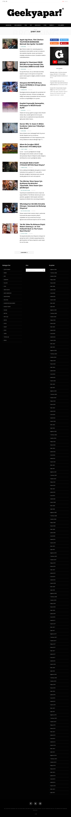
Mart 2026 (52, 286)
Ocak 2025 (52, 333)
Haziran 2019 (53, 559)
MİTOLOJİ (6, 316)
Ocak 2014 (52, 779)
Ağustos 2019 (53, 553)
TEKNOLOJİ (6, 337)
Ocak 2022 (52, 455)
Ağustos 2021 (53, 472)
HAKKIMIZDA (8, 25)
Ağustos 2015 (53, 714)
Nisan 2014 (52, 768)
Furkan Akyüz (24, 89)
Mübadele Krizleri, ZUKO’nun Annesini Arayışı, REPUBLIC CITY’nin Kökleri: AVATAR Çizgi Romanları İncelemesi (58, 74)
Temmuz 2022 (53, 434)
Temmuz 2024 (53, 353)
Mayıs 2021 (52, 482)
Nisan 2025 (52, 323)
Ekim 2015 (52, 708)
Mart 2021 (52, 488)
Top (36, 814)
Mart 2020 (52, 529)
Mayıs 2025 (52, 320)
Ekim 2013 (52, 789)
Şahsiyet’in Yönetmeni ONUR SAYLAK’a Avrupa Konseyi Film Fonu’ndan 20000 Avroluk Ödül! (32, 64)
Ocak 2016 (52, 698)
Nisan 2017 (52, 647)
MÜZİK (5, 320)
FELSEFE (6, 283)
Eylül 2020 (52, 509)
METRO (5, 313)
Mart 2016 (52, 691)
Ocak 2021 (52, 495)
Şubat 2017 (52, 654)
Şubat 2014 (52, 775)
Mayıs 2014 (52, 765)
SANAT (5, 326)
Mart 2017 (52, 650)
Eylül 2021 (52, 468)
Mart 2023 (52, 407)
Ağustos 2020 (53, 512)
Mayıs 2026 (52, 279)
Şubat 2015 (52, 735)
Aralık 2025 (52, 296)
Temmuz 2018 (53, 596)
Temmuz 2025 (53, 313)
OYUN (45, 25)
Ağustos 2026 (53, 269)
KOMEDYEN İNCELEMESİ (9, 303)
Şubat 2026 (52, 289)
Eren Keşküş (23, 69)
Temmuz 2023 (53, 394)
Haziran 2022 (53, 438)
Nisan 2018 (52, 607)
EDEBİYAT (51, 25)
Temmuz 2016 (53, 677)
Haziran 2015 (53, 721)
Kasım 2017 (53, 623)
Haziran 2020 (53, 519)
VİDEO (5, 340)
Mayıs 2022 (52, 441)
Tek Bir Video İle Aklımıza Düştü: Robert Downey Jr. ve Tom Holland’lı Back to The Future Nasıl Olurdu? (32, 227)
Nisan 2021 (52, 485)
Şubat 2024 (52, 370)
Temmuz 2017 (53, 637)
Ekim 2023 (52, 384)
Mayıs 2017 (52, 644)
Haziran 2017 (53, 640)
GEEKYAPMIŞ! (7, 296)
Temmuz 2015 (53, 718)
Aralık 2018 (52, 580)
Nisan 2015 (52, 728)
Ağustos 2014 (53, 755)
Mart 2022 (52, 448)
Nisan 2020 (52, 526)
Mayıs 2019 (52, 563)
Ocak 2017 (52, 657)
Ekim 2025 (52, 303)
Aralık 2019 (52, 539)
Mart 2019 (52, 569)
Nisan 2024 (52, 364)
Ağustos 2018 (53, 593)
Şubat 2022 (52, 451)
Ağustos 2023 (53, 391)
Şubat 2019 (52, 573)
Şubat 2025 (52, 330)
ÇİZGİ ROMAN (7, 269)
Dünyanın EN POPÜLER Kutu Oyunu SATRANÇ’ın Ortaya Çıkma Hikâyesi (33, 85)
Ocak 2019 (52, 576)
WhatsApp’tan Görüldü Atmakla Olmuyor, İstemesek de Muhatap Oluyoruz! (33, 206)
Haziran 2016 (53, 681)
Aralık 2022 (52, 418)
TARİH (5, 333)
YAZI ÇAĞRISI (61, 25)
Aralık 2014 (52, 742)
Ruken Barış (23, 46)
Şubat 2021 (52, 492)
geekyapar (23, 110)
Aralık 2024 (52, 337)
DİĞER (5, 272)
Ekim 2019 (52, 546)
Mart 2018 (52, 610)
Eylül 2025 (52, 306)
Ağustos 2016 (53, 674)
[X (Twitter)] (35, 803)
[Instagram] (40, 803)
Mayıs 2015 (52, 725)
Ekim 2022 (52, 424)
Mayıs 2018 (52, 603)
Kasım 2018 (53, 583)
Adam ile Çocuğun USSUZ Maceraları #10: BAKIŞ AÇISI (30, 145)
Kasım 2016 (53, 664)
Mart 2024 (52, 367)
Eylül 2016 (52, 671)
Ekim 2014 (52, 748)
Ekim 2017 (52, 627)
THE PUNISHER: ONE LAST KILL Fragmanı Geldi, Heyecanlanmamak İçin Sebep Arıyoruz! (59, 82)
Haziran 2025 (53, 316)
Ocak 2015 (52, 738)
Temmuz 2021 (53, 475)
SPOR (5, 330)
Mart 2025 (52, 326)
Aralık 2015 (52, 701)
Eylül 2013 (52, 792)
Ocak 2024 (52, 374)
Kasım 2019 (53, 542)
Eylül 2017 (52, 630)
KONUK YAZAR (7, 306)
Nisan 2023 (52, 404)
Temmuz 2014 (53, 758)
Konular (5, 310)
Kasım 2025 (53, 299)
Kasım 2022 (53, 421)
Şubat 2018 (52, 613)
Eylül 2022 (52, 428)
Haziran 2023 (53, 397)
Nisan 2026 (52, 283)
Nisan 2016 (52, 688)
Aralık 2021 (52, 458)
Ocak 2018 (52, 617)
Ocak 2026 (52, 293)
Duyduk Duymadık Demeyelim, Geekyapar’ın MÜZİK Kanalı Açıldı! (32, 105)
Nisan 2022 (52, 445)
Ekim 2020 (52, 505)
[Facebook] (31, 803)
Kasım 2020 (53, 502)
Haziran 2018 (53, 600)
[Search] (63, 1)
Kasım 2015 (53, 704)
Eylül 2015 (52, 711)
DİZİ (31, 25)
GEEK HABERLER (17, 25)
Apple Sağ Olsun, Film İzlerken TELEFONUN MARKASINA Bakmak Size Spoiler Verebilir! (31, 42)
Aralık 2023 (52, 377)
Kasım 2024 (53, 340)
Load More (24, 252)
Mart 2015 (52, 731)
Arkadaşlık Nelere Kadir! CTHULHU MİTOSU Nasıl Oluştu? (32, 164)
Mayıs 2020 (52, 522)
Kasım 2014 (53, 745)
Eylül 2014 (52, 752)
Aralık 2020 (52, 499)
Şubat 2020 (52, 532)
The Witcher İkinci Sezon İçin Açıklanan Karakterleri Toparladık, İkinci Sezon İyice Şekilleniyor (31, 184)
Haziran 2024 (53, 357)
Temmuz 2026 (53, 272)
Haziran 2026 (53, 276)
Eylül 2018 (52, 590)
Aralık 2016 (52, 661)
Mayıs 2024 (52, 360)
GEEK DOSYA (37, 25)
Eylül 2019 (52, 549)
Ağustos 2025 (53, 310)
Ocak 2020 (52, 536)
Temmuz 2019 (53, 556)
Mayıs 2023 (52, 401)
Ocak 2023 (52, 414)
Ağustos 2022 (53, 431)
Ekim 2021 (52, 465)
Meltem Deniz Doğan (25, 190)
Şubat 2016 (52, 694)
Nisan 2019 (52, 566)
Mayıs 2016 (52, 684)
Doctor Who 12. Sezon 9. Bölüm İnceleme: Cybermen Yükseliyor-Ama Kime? (32, 126)
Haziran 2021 (53, 478)
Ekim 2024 (52, 343)
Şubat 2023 (52, 411)
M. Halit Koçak (24, 233)
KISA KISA (6, 299)
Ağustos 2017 (53, 634)
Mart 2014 (52, 772)
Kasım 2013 (53, 785)
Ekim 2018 (52, 586)
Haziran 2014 (53, 762)
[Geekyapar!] (35, 13)
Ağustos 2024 (53, 350)
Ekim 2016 (52, 667)
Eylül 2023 (52, 387)
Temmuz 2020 (53, 515)
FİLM (26, 25)
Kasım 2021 (53, 461)
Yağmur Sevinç (24, 167)
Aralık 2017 (52, 620)
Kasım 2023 (53, 380)
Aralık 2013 (52, 782)
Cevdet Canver (24, 149)
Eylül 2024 (52, 347)
